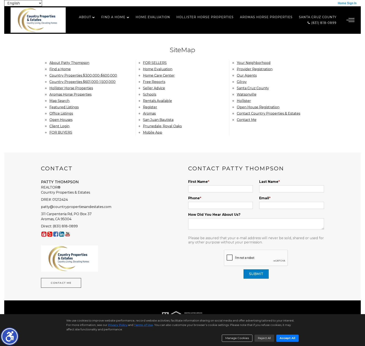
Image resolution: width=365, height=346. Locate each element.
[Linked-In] (61, 234)
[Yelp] (49, 234)
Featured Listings (64, 107)
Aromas (149, 113)
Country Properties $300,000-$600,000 (83, 75)
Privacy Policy (117, 325)
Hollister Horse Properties (205, 17)
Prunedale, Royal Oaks (162, 126)
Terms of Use (143, 325)
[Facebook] (55, 234)
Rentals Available (157, 101)
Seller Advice (154, 88)
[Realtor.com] (43, 234)
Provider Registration (254, 69)
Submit (256, 274)
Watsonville (246, 94)
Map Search (59, 101)
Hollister (244, 101)
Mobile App (152, 132)
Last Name (269, 182)
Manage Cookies (237, 338)
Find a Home (113, 17)
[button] (9, 336)
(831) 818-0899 (323, 23)
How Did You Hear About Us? (214, 215)
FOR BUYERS (60, 132)
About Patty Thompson (69, 63)
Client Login (59, 126)
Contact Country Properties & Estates (268, 113)
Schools (149, 94)
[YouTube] (67, 234)
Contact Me (246, 120)
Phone (194, 198)
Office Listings (61, 113)
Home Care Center (159, 75)
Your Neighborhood (254, 63)
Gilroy (242, 82)
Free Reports (154, 82)
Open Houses (60, 120)
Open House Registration (258, 107)
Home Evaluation (153, 17)
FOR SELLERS (155, 63)
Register (150, 107)
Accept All (287, 338)
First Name (198, 182)
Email (265, 198)
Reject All (264, 338)
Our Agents (247, 75)
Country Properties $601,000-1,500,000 (82, 82)
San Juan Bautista (158, 120)
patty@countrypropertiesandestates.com (76, 207)
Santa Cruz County (317, 17)
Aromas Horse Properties (266, 17)
